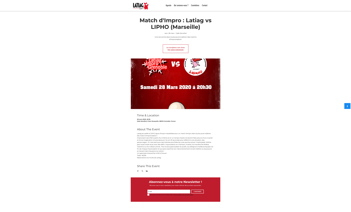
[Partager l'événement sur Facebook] (138, 171)
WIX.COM (207, 211)
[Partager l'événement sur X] (142, 171)
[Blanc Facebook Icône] (347, 106)
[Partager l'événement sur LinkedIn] (147, 171)
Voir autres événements (176, 50)
